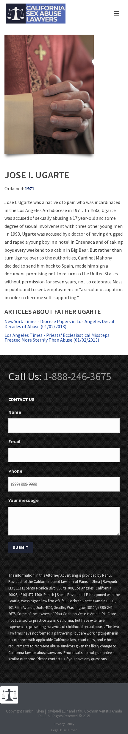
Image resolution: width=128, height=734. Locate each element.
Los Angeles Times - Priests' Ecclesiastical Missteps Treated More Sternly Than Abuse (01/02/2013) (57, 337)
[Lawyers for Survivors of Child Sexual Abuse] (9, 694)
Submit (21, 547)
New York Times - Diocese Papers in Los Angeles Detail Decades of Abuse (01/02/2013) (59, 323)
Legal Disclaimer (64, 730)
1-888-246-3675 (77, 376)
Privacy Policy (64, 723)
